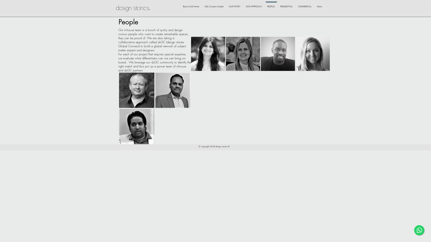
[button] (235, 5)
